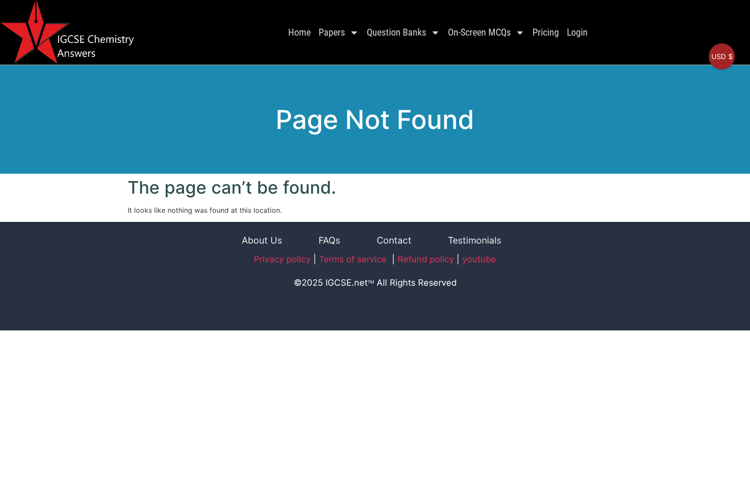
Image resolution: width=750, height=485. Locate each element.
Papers (332, 32)
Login (577, 32)
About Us (262, 240)
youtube (479, 259)
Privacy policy (282, 259)
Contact (394, 240)
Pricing (546, 32)
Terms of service (354, 259)
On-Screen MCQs (479, 32)
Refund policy (426, 259)
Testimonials (474, 240)
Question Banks (396, 32)
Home (299, 32)
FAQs (329, 240)
